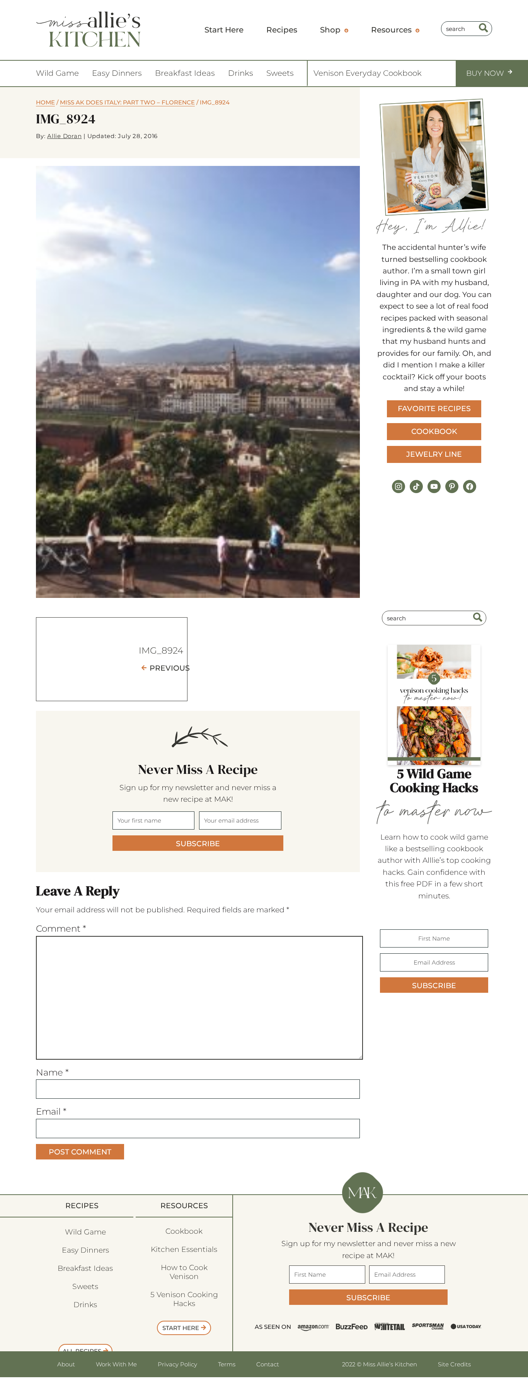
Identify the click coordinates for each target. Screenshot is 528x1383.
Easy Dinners (117, 73)
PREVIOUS (170, 668)
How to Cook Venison (184, 1272)
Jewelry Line (434, 454)
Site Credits (454, 1364)
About (66, 1364)
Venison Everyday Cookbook (367, 73)
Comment (61, 928)
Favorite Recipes (434, 408)
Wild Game (57, 73)
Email (51, 1111)
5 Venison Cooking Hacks (184, 1299)
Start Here (180, 1328)
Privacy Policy (177, 1364)
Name (52, 1072)
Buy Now (485, 73)
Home (45, 102)
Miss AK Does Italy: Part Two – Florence (127, 102)
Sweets (280, 73)
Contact (267, 1364)
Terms (226, 1364)
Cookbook (434, 431)
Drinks (240, 73)
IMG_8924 (161, 650)
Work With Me (116, 1364)
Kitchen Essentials (184, 1249)
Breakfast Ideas (185, 73)
